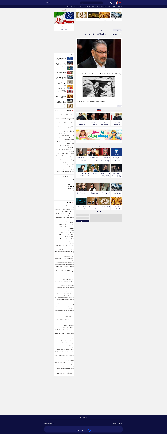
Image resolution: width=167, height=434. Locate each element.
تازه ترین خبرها (71, 188)
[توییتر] (77, 101)
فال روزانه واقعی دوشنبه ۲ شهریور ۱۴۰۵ (81, 207)
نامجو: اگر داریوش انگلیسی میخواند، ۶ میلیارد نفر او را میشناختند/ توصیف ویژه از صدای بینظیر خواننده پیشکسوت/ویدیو (64, 342)
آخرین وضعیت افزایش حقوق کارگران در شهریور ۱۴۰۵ (64, 209)
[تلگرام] (79, 101)
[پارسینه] (114, 2)
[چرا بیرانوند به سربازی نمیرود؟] (70, 68)
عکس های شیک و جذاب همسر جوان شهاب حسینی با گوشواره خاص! (116, 175)
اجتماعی (101, 6)
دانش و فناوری (88, 6)
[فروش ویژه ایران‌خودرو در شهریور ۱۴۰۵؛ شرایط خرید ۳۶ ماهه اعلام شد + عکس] (116, 152)
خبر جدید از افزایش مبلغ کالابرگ (67, 291)
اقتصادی (114, 6)
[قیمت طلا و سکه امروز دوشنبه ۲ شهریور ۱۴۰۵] (104, 15)
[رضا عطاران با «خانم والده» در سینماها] (104, 187)
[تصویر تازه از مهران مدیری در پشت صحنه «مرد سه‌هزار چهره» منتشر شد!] (81, 187)
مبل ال (72, 190)
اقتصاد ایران (71, 180)
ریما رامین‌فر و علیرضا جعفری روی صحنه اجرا (94, 192)
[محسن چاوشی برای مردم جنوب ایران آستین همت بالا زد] (81, 168)
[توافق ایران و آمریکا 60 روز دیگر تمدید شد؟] (64, 18)
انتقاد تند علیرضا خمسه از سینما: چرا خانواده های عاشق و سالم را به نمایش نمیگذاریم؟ (105, 160)
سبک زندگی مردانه (70, 184)
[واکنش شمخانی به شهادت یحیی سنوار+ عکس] (116, 117)
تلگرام (116, 423)
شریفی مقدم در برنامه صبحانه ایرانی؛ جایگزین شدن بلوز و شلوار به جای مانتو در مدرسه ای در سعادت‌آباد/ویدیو (65, 155)
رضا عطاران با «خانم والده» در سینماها (105, 192)
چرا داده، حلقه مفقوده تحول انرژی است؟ (66, 276)
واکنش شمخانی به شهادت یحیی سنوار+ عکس (115, 123)
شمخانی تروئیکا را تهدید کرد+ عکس (92, 123)
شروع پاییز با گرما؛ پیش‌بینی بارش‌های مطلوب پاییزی (64, 349)
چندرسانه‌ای (76, 6)
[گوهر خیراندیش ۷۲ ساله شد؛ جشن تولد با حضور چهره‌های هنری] (81, 152)
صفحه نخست (119, 6)
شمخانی (119, 105)
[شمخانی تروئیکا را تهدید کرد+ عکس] (93, 117)
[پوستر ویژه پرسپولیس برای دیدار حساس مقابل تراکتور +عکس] (70, 73)
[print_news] (84, 101)
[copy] (118, 101)
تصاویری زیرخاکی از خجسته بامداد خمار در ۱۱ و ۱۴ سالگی (93, 174)
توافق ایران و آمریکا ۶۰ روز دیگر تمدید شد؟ (64, 26)
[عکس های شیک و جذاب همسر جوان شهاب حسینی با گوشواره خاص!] (116, 168)
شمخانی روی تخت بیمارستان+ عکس (82, 123)
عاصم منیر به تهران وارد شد (68, 322)
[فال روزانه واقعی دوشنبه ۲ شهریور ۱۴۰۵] (81, 201)
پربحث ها (57, 110)
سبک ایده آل (71, 182)
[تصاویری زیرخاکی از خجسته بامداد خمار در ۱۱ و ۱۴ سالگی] (93, 168)
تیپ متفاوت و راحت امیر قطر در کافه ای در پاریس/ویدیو (61, 82)
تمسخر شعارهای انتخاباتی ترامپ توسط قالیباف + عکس (64, 264)
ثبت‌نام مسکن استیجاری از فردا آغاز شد (66, 327)
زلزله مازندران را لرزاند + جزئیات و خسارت (66, 285)
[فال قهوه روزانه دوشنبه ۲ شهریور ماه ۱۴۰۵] (93, 201)
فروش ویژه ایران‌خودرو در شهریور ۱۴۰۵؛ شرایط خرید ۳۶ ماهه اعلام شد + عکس (116, 159)
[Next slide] (73, 18)
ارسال (82, 221)
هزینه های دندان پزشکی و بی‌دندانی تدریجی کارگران (64, 319)
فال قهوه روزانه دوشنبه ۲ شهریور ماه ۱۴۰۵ (93, 207)
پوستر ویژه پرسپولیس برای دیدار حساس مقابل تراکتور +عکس (61, 73)
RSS (47, 2)
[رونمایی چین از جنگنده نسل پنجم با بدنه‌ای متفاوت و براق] (116, 15)
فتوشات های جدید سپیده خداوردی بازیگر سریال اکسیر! (93, 159)
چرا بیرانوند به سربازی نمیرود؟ (61, 68)
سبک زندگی (81, 6)
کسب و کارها (70, 6)
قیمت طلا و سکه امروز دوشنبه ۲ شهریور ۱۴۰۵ (104, 19)
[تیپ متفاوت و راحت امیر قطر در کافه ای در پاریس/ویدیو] (70, 82)
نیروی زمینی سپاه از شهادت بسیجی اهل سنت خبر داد (64, 273)
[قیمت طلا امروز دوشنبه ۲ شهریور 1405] (93, 15)
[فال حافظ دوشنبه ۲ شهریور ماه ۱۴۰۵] (81, 15)
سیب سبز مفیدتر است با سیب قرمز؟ (67, 366)
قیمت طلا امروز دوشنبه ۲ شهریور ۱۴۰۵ (93, 19)
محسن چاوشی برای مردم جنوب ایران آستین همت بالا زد (81, 175)
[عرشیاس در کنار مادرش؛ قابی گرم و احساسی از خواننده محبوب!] (104, 168)
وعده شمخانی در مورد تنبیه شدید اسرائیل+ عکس (103, 123)
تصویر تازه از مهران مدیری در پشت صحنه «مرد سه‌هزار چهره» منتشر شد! (81, 193)
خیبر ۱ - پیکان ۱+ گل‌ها (69, 230)
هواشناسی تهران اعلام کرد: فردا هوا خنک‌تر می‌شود (64, 262)
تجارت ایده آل (71, 186)
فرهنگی (96, 6)
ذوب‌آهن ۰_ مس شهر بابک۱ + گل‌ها (67, 232)
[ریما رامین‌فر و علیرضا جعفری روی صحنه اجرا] (93, 187)
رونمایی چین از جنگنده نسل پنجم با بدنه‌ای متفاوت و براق (116, 19)
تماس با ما (50, 2)
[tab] (66, 29)
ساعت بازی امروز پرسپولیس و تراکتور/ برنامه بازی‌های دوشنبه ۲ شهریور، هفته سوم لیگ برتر (61, 92)
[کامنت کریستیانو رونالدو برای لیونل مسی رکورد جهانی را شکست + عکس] (70, 87)
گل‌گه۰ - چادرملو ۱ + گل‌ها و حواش (67, 211)
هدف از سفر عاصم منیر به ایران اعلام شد (66, 314)
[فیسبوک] (81, 101)
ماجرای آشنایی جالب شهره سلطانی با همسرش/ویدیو (64, 293)
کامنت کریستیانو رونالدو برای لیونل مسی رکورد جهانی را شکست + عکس (61, 87)
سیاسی (109, 6)
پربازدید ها (69, 110)
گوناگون (119, 9)
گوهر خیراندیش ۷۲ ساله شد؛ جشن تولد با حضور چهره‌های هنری (81, 159)
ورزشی (93, 6)
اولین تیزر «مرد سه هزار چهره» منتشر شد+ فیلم (65, 224)
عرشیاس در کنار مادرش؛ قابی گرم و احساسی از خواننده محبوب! (105, 175)
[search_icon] (82, 3)
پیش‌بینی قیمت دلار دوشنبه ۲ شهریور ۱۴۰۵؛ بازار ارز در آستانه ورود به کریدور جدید (60, 102)
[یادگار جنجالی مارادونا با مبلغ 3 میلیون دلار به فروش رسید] (70, 63)
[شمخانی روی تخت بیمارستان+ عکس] (81, 117)
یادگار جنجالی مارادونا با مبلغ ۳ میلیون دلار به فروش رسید (61, 64)
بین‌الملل (105, 6)
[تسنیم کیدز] (99, 135)
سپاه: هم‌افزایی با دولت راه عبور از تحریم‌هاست (65, 249)
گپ (121, 423)
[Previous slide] (55, 18)
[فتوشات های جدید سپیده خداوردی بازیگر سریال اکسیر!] (93, 152)
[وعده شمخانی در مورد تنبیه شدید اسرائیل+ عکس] (104, 117)
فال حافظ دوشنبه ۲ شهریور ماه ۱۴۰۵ (82, 19)
